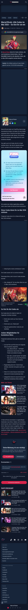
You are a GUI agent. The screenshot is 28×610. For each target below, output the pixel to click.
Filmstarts (4, 599)
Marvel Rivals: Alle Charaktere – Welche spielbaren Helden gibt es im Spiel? (13, 432)
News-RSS (4, 579)
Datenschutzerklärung (7, 554)
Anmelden (24, 472)
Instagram (4, 572)
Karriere (4, 560)
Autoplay (20, 304)
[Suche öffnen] (25, 2)
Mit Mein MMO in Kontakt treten (9, 558)
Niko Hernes (6, 28)
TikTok (3, 567)
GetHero (4, 592)
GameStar (4, 588)
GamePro (4, 590)
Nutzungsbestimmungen (8, 551)
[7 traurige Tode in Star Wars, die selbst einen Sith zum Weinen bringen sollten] (6, 529)
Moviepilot (4, 601)
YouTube (4, 576)
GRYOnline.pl (5, 595)
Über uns (4, 547)
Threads (4, 574)
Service (15, 17)
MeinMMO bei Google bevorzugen (15, 32)
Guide (9, 17)
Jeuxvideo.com (5, 597)
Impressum (5, 549)
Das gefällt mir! (9, 456)
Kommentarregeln (15, 467)
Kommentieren (20, 456)
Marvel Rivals (6, 52)
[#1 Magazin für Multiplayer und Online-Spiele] (14, 2)
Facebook (4, 570)
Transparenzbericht (6, 556)
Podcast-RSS (5, 581)
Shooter (10, 121)
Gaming (4, 17)
